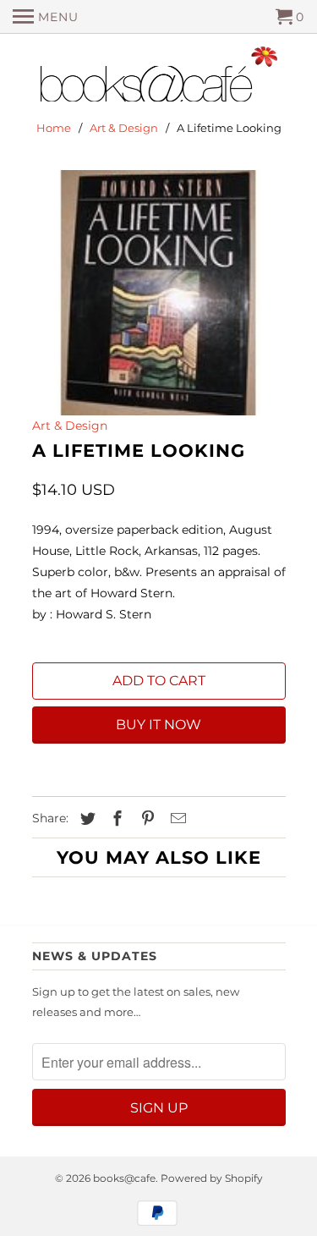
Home (53, 128)
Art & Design (124, 128)
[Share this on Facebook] (114, 819)
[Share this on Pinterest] (145, 819)
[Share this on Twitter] (85, 819)
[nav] (46, 17)
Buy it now (158, 725)
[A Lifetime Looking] (158, 292)
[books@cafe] (159, 78)
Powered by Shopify (212, 1178)
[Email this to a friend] (175, 819)
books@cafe (124, 1178)
